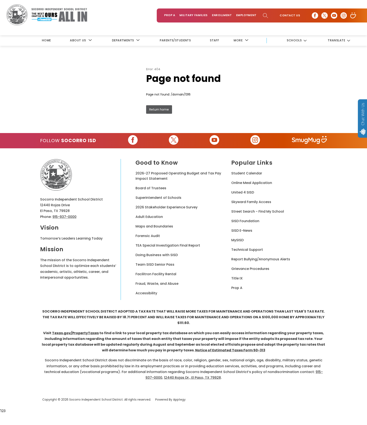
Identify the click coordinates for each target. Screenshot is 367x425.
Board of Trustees (151, 188)
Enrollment (222, 15)
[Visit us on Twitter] (324, 15)
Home (46, 40)
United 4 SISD (242, 192)
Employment (246, 15)
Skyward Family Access (251, 201)
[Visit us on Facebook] (315, 15)
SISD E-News (241, 230)
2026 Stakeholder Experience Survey (167, 207)
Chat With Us (362, 114)
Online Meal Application (251, 182)
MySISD (237, 240)
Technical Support (247, 249)
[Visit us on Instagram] (343, 15)
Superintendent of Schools (158, 197)
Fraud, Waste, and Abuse (157, 283)
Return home (159, 109)
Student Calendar (246, 173)
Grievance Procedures (250, 268)
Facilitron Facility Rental (156, 274)
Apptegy (179, 399)
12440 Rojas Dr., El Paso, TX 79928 (192, 377)
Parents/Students (175, 40)
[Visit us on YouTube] (334, 15)
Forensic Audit (148, 235)
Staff (214, 40)
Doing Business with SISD (157, 254)
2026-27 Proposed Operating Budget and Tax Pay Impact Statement (178, 176)
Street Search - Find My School (257, 211)
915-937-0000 (64, 216)
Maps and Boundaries (154, 226)
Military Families (193, 15)
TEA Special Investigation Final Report (168, 245)
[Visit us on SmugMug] (353, 15)
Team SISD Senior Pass (155, 264)
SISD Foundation (245, 221)
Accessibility (146, 293)
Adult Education (149, 216)
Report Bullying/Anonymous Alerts (260, 259)
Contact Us (290, 15)
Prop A (169, 15)
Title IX (237, 278)
